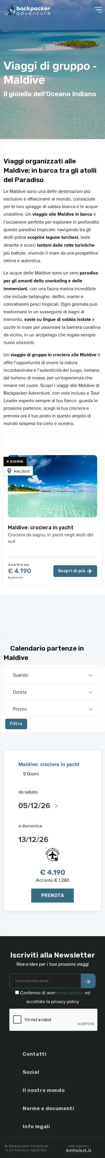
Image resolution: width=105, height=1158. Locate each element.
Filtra (16, 723)
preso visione (70, 992)
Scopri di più (71, 570)
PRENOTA (52, 895)
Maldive (22, 471)
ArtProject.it (78, 1150)
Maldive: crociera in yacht (41, 527)
